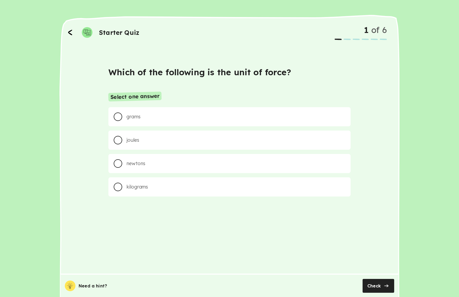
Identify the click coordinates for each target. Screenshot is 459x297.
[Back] (70, 32)
